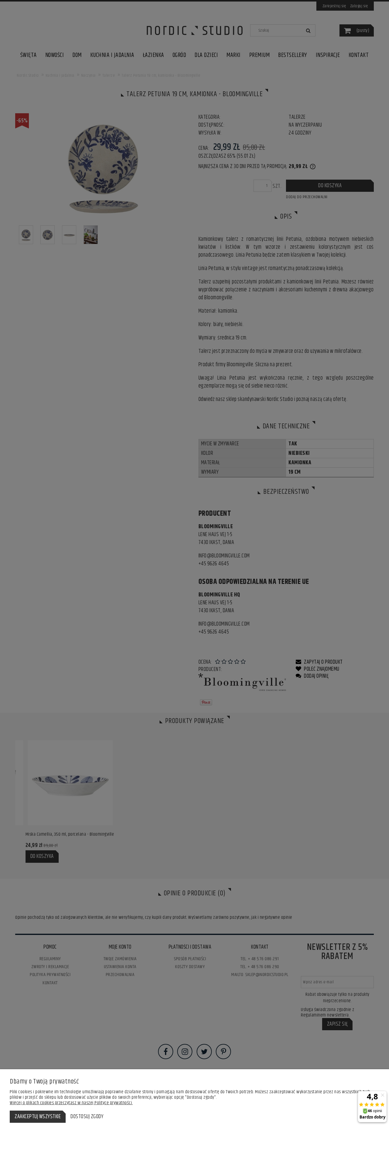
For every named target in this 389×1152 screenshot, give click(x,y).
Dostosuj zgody (87, 1116)
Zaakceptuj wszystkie (38, 1116)
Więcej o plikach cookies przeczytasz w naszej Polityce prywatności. (71, 1103)
